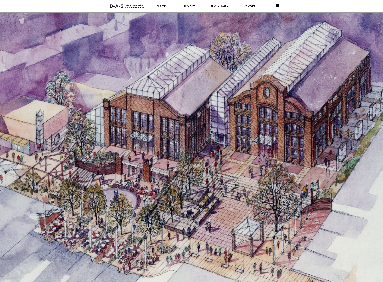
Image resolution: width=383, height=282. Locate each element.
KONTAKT (249, 6)
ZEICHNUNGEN (219, 6)
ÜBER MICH (161, 6)
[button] (28, 147)
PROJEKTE (189, 6)
